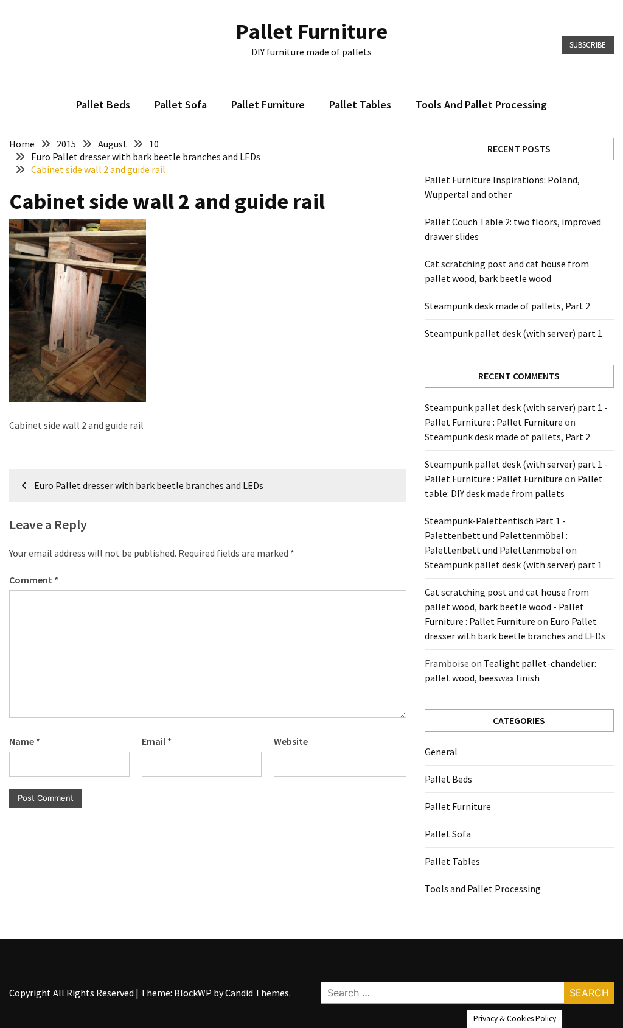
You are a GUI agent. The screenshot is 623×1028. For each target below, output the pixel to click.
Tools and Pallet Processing (481, 104)
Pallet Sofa (181, 104)
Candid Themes (257, 993)
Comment (33, 580)
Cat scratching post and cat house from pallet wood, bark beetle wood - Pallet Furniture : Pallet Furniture (507, 606)
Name (24, 741)
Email (157, 741)
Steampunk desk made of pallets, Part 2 (507, 306)
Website (291, 741)
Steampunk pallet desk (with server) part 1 (513, 333)
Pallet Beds (103, 104)
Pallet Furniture (311, 31)
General (441, 751)
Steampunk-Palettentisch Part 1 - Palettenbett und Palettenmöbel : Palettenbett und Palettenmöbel (496, 535)
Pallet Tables (360, 104)
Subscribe (587, 45)
